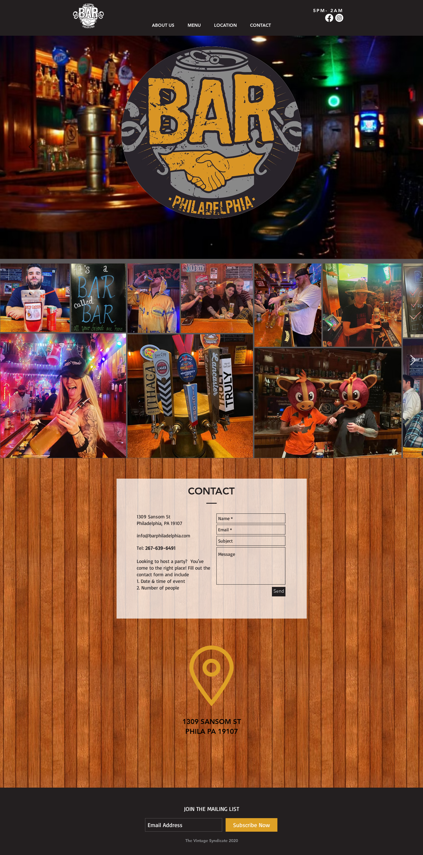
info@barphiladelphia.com (163, 535)
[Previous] (31, 147)
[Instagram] (339, 18)
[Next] (391, 147)
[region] (212, 700)
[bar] (211, 244)
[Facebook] (329, 18)
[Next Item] (413, 360)
